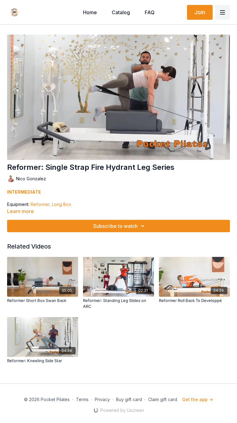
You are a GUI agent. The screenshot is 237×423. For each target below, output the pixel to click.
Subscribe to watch (115, 226)
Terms (82, 399)
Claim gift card (162, 399)
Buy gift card (129, 399)
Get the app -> (197, 399)
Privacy (102, 399)
